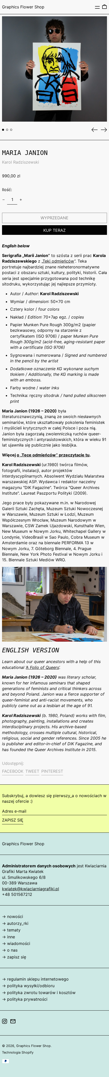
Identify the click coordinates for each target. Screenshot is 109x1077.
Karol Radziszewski (20, 162)
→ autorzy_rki (15, 923)
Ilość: (7, 189)
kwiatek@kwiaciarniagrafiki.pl (30, 888)
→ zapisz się (14, 956)
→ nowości (12, 916)
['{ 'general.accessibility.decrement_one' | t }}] (3, 199)
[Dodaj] (20, 199)
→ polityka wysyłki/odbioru (28, 985)
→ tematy (11, 929)
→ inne (8, 936)
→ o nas (9, 950)
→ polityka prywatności (24, 999)
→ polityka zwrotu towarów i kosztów (39, 992)
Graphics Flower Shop (23, 6)
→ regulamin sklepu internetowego (35, 979)
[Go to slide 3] (11, 130)
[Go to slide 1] (3, 130)
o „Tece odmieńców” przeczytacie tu (53, 454)
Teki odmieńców (58, 261)
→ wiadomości (16, 943)
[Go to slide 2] (7, 130)
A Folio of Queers (42, 667)
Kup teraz (54, 230)
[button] (104, 7)
